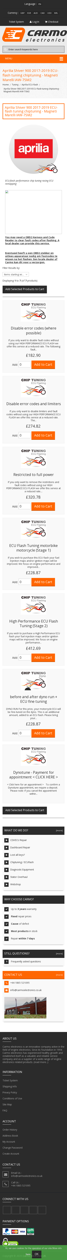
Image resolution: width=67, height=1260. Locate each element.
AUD (36, 13)
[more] (59, 830)
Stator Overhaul (18, 877)
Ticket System (10, 1080)
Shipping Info (10, 1086)
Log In (35, 21)
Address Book (10, 1135)
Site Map (7, 1104)
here (28, 1254)
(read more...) (41, 1062)
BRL (56, 13)
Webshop (15, 884)
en (39, 4)
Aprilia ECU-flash (30, 84)
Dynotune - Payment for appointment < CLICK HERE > (33, 775)
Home (6, 84)
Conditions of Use (12, 1098)
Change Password (13, 1147)
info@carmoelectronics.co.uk (26, 990)
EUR (29, 13)
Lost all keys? (17, 854)
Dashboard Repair (20, 847)
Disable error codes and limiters (33, 403)
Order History (10, 1129)
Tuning (15, 84)
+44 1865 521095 (20, 982)
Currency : (13, 12)
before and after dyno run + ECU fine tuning (33, 699)
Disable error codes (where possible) (33, 330)
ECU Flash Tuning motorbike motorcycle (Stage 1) (33, 548)
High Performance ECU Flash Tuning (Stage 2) (33, 623)
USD (49, 13)
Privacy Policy (10, 1092)
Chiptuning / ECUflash (22, 862)
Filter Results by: (11, 268)
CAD (43, 13)
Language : (31, 3)
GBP (22, 13)
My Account (9, 1141)
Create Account (11, 1153)
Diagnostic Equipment (22, 869)
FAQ (5, 1110)
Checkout (53, 21)
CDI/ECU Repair (18, 840)
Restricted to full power (33, 474)
